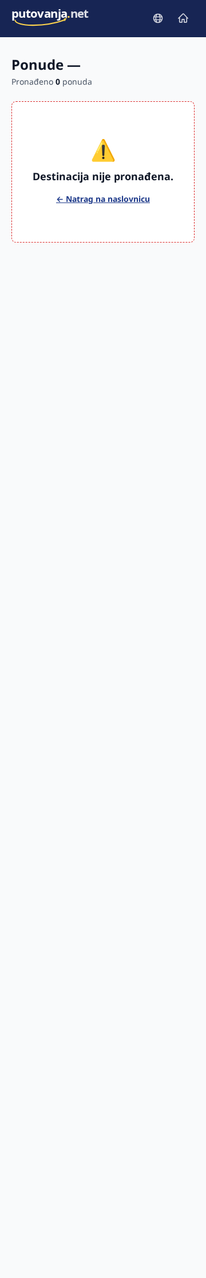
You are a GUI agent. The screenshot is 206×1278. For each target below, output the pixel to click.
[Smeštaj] (183, 18)
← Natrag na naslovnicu (103, 198)
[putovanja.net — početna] (50, 18)
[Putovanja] (157, 18)
